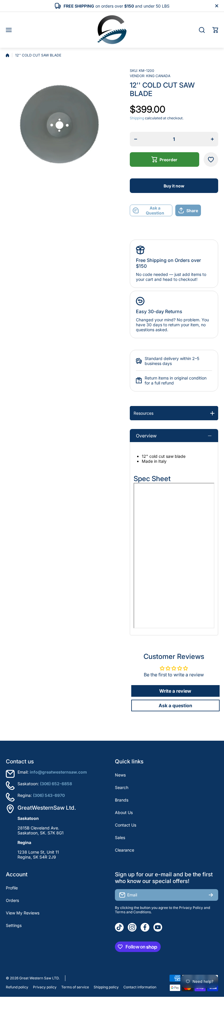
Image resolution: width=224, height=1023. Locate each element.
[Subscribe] (211, 895)
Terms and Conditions (133, 912)
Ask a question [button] (175, 705)
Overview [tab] (146, 436)
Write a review (175, 691)
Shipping (137, 118)
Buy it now (174, 185)
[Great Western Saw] (112, 30)
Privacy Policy (191, 907)
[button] (215, 30)
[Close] (217, 6)
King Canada (158, 76)
